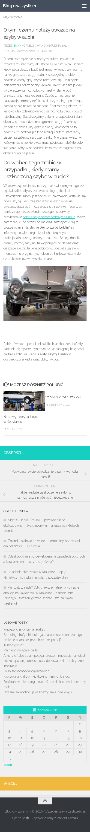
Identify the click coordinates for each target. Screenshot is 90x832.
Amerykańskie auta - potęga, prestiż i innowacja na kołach (44, 655)
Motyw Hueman (67, 818)
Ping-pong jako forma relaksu (24, 629)
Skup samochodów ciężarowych (26, 671)
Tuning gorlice (13, 645)
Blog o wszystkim (19, 5)
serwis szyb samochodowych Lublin (49, 217)
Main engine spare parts (20, 650)
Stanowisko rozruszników (63, 397)
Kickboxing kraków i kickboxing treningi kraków (36, 676)
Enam (17, 45)
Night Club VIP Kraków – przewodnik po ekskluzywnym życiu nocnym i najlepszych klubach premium (41, 525)
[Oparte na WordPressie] (27, 818)
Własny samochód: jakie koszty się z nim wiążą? (38, 692)
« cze (7, 765)
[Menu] (84, 6)
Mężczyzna (12, 17)
